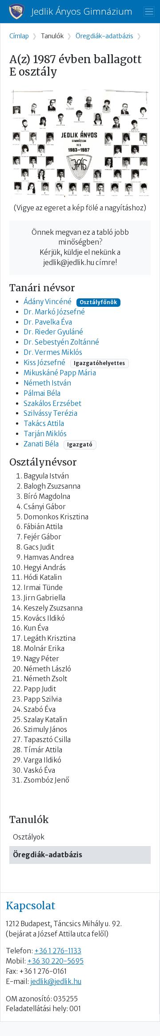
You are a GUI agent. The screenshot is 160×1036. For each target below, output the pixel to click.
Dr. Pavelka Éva (48, 322)
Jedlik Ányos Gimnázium (82, 11)
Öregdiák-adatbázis (47, 855)
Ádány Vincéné (48, 301)
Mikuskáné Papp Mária (60, 373)
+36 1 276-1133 (57, 951)
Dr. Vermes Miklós (53, 352)
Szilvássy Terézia (50, 413)
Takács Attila (44, 423)
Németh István (47, 383)
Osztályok (28, 837)
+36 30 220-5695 (55, 961)
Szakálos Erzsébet (52, 403)
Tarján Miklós (45, 434)
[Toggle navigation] (149, 11)
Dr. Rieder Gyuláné (53, 332)
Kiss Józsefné (45, 362)
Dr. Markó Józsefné (54, 312)
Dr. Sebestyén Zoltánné (61, 342)
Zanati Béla (41, 444)
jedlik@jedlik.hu (55, 981)
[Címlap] (20, 12)
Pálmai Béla (42, 393)
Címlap (19, 36)
